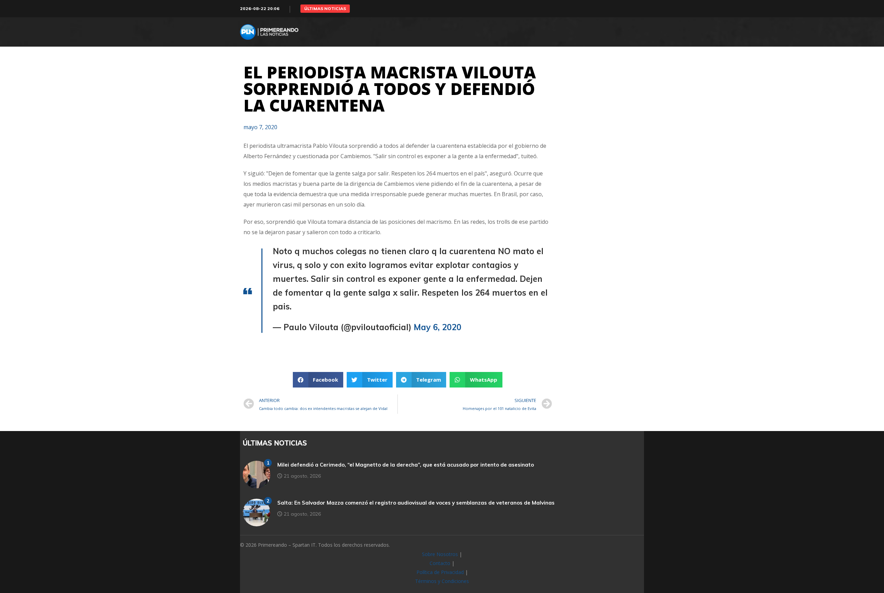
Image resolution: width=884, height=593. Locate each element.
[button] (325, 8)
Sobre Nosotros (440, 554)
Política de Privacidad (440, 572)
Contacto (440, 563)
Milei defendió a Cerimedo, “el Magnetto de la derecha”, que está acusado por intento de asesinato (405, 464)
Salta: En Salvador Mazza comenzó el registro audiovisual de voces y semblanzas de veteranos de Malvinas (416, 502)
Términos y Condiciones (442, 581)
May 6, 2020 (437, 327)
